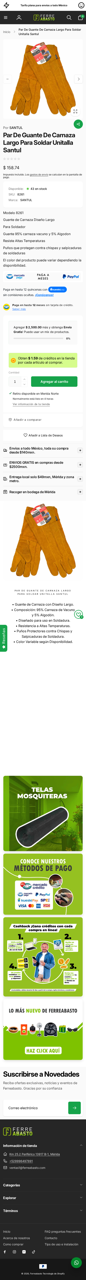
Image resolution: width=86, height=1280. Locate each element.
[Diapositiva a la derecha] (78, 79)
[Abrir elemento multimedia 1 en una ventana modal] (43, 79)
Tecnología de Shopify (54, 1273)
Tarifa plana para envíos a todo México (25, 5)
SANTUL (13, 128)
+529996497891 (21, 1161)
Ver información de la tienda (31, 404)
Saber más (19, 309)
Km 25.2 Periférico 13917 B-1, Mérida (34, 1154)
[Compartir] (78, 124)
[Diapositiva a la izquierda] (7, 79)
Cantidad (14, 372)
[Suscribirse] (74, 1108)
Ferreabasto (36, 1273)
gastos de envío (39, 174)
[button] (5, 17)
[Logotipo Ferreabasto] (17, 1134)
